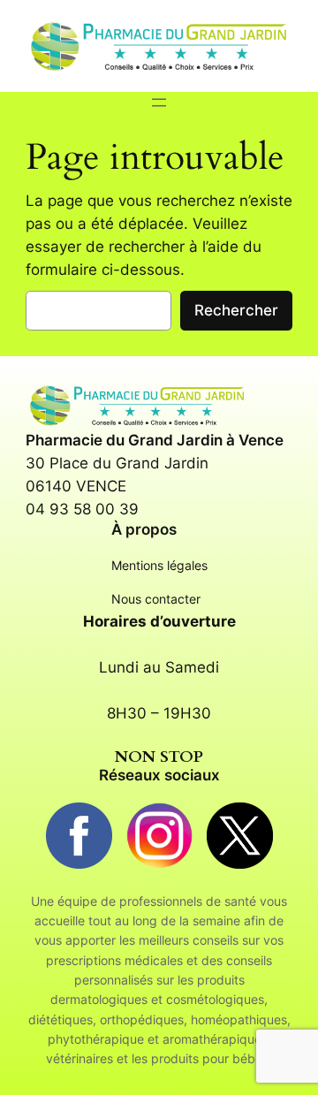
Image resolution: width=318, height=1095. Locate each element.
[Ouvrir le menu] (159, 102)
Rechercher (236, 310)
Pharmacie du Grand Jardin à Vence (155, 440)
